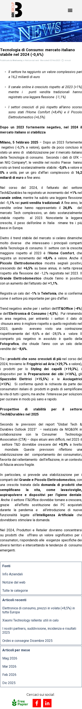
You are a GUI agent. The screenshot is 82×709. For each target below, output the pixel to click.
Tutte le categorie (15, 591)
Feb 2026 (9, 675)
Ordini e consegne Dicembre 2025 (27, 641)
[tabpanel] (40, 694)
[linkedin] (47, 703)
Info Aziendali (12, 574)
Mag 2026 (9, 658)
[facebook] (37, 703)
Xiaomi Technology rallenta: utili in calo (30, 620)
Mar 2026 (9, 667)
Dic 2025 (9, 683)
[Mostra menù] (70, 10)
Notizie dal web (13, 582)
